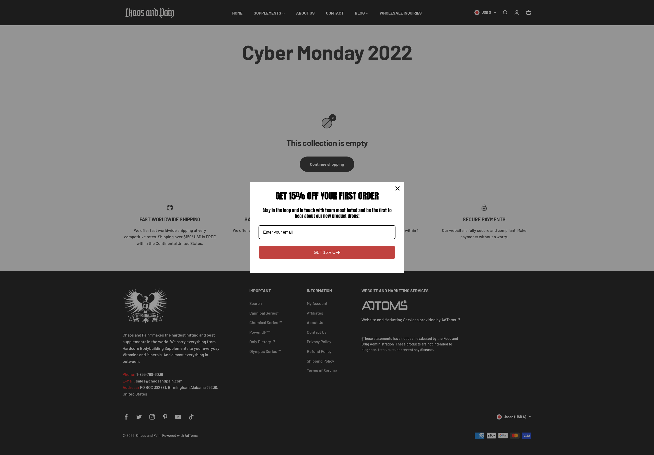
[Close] (397, 188)
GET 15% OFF (327, 252)
